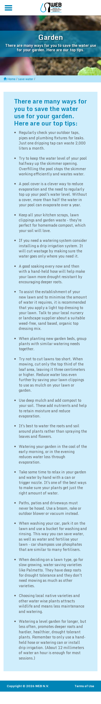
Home (11, 78)
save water (25, 78)
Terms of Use (84, 686)
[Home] (51, 7)
